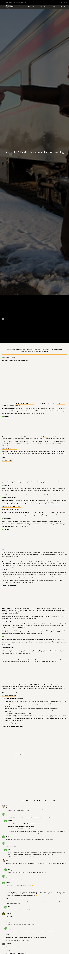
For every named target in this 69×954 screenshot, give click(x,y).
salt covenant (13, 521)
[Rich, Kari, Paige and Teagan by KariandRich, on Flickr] (9, 449)
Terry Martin (15, 724)
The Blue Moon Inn (61, 403)
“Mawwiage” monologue (29, 612)
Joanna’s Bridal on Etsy (28, 701)
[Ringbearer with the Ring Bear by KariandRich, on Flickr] (10, 559)
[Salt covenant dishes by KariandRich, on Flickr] (7, 550)
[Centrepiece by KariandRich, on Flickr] (5, 485)
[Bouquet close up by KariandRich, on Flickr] (7, 461)
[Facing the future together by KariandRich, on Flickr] (9, 695)
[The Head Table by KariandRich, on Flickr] (6, 682)
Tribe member (23, 360)
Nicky (7, 860)
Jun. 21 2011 (8, 914)
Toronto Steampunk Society (20, 413)
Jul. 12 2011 (8, 935)
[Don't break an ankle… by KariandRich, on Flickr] (8, 647)
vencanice (8, 943)
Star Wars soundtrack (55, 504)
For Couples (23, 2)
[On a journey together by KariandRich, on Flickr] (8, 588)
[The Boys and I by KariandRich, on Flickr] (6, 416)
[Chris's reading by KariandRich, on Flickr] (6, 518)
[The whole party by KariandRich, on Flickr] (6, 446)
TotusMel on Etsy (14, 708)
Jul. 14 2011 (8, 945)
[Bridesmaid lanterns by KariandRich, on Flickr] (7, 458)
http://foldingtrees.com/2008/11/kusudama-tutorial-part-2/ (21, 828)
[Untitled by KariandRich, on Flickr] (8, 357)
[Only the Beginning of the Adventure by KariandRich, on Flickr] (11, 507)
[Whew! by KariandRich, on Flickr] (4, 570)
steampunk (45, 437)
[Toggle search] (59, 2)
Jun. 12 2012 (8, 951)
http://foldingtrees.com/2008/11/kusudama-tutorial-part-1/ (21, 826)
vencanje (8, 950)
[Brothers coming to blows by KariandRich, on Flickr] (9, 497)
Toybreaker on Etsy (26, 713)
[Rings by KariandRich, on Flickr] (4, 636)
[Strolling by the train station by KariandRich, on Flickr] (9, 585)
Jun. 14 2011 (8, 883)
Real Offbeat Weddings (34, 148)
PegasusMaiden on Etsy (16, 706)
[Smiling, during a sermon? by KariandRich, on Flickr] (9, 621)
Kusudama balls (50, 453)
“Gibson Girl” (56, 441)
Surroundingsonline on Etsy (28, 715)
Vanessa (8, 882)
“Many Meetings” (11, 502)
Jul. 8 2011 (10, 929)
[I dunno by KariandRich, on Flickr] (4, 657)
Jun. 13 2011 (8, 807)
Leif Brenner (11, 722)
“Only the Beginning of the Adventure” (51, 502)
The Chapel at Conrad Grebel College (25, 403)
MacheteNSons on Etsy (27, 710)
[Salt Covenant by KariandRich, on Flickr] (6, 529)
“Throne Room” (42, 504)
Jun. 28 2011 (8, 922)
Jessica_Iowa (9, 913)
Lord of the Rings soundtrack (27, 502)
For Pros (18, 2)
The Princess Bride (42, 612)
